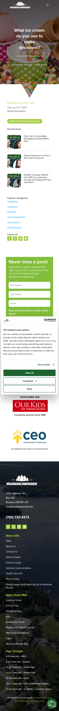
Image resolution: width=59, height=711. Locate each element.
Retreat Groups (14, 611)
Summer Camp (14, 227)
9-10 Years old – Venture (18, 662)
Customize (28, 381)
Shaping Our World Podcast (20, 627)
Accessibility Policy (36, 701)
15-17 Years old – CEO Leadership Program (27, 683)
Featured (16, 65)
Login (9, 638)
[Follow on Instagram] (20, 238)
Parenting (11, 211)
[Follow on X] (15, 238)
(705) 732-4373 (17, 517)
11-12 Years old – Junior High (20, 667)
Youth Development (16, 217)
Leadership (12, 206)
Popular (28, 65)
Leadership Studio (15, 621)
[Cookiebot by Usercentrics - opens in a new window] (44, 320)
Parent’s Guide (13, 562)
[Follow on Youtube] (26, 238)
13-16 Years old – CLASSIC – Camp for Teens (28, 689)
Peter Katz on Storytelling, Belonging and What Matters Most (36, 138)
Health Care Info (14, 573)
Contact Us (11, 551)
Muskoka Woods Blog (17, 643)
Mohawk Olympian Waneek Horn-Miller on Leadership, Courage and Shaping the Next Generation (37, 178)
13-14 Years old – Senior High (20, 673)
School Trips (12, 605)
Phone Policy (12, 578)
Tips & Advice (40, 65)
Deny (29, 389)
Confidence (12, 201)
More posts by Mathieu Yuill (24, 121)
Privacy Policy (39, 697)
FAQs (8, 540)
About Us (11, 546)
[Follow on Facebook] (9, 238)
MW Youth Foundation (17, 632)
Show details (44, 364)
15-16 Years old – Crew (17, 678)
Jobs (8, 616)
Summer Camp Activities (18, 568)
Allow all (29, 373)
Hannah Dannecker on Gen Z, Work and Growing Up (37, 156)
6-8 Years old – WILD (16, 656)
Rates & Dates (13, 557)
